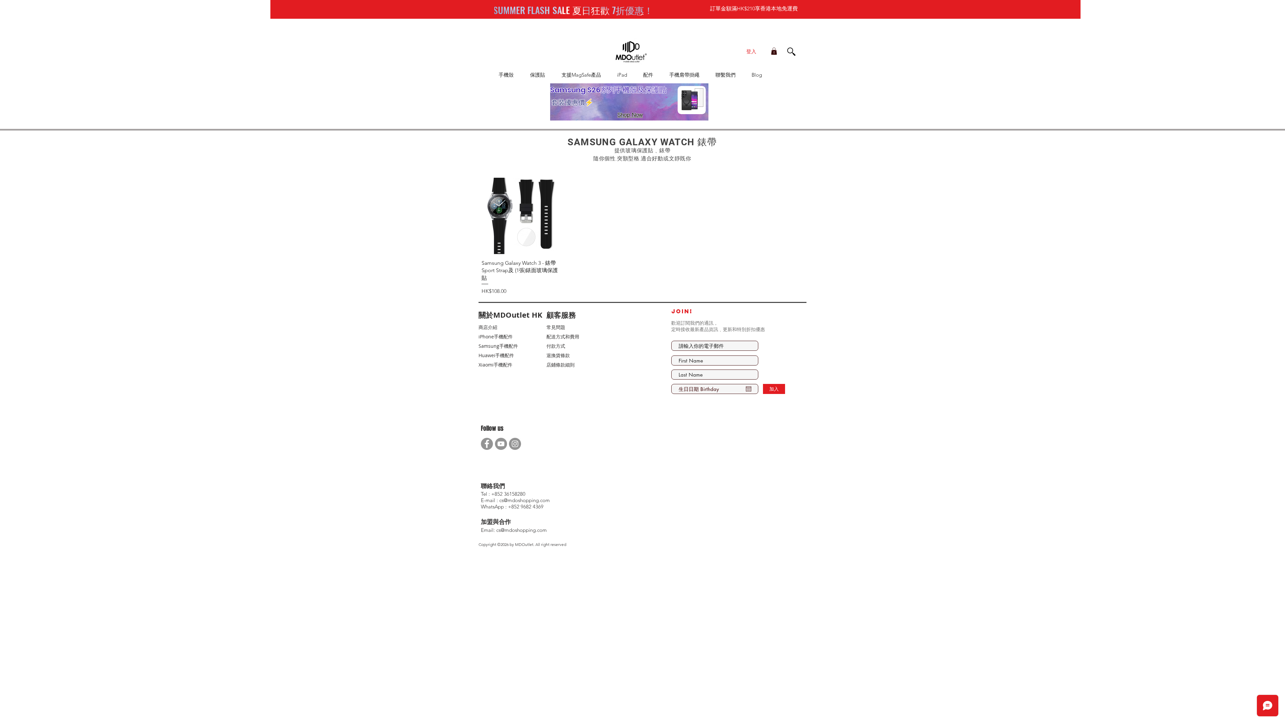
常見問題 (555, 327)
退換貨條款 (558, 355)
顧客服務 (561, 315)
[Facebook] (487, 444)
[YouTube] (501, 444)
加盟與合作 (496, 522)
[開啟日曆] (748, 389)
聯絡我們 (493, 486)
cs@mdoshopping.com (521, 530)
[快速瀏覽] (520, 216)
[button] (774, 51)
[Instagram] (515, 444)
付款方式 (555, 346)
